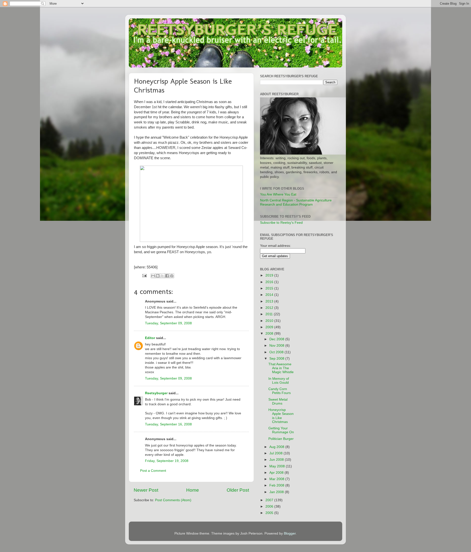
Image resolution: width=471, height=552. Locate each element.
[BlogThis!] (157, 275)
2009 (269, 327)
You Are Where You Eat (278, 194)
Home (192, 490)
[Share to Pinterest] (171, 275)
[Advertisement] (322, 339)
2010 (269, 321)
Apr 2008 (277, 472)
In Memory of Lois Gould (278, 380)
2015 (269, 288)
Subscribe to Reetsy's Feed (281, 222)
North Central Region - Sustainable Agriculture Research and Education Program (296, 202)
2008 (269, 333)
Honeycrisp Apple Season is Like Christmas (281, 416)
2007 (269, 500)
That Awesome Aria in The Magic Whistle (281, 368)
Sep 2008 (277, 358)
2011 (269, 314)
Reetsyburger (156, 393)
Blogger (290, 533)
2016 (269, 282)
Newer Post (146, 490)
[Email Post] (144, 275)
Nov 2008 (277, 345)
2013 (269, 301)
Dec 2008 (277, 339)
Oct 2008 (277, 352)
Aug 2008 (277, 447)
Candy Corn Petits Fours (279, 391)
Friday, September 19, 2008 (166, 461)
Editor (150, 338)
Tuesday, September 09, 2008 (168, 323)
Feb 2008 (277, 485)
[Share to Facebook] (167, 275)
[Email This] (153, 275)
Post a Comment (153, 471)
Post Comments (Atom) (173, 500)
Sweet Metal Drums (278, 401)
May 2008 (277, 466)
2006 (269, 506)
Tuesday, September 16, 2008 (168, 424)
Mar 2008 (277, 479)
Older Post (238, 490)
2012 (269, 308)
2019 (269, 275)
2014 (269, 295)
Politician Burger (281, 439)
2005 (269, 513)
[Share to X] (162, 275)
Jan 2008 (277, 492)
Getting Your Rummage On (281, 430)
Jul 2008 (276, 453)
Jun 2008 (277, 459)
